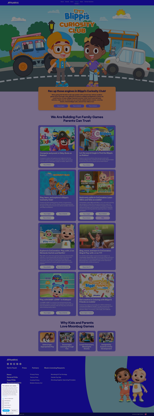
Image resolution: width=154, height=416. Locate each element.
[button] (10, 413)
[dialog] (10, 399)
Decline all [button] (14, 410)
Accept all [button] (6, 410)
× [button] (17, 384)
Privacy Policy (4, 396)
